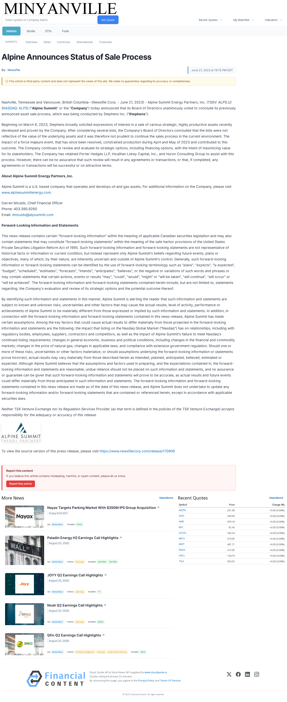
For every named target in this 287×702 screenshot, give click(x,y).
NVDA (182, 550)
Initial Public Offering (117, 652)
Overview (31, 42)
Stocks (31, 31)
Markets (11, 31)
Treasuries (105, 42)
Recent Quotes (208, 20)
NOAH (100, 622)
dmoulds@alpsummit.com (32, 215)
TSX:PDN (113, 562)
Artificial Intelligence (85, 652)
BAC (181, 527)
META (182, 538)
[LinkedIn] (247, 678)
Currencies (63, 42)
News (47, 42)
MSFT (181, 544)
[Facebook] (238, 678)
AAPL (181, 516)
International (85, 42)
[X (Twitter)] (229, 678)
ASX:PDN (102, 562)
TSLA (181, 561)
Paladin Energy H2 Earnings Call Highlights (84, 538)
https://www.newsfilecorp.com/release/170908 (137, 451)
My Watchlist (241, 20)
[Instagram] (257, 678)
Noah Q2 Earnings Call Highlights (76, 605)
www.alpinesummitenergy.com (26, 192)
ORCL (182, 555)
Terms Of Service (170, 680)
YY (99, 592)
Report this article (20, 483)
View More (165, 498)
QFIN (143, 652)
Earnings (80, 562)
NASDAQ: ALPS (15, 108)
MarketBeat (57, 524)
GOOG (182, 533)
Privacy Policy (146, 680)
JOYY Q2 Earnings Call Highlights (77, 575)
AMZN (182, 510)
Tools (65, 31)
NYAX (79, 524)
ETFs (48, 31)
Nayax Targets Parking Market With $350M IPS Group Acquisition (103, 508)
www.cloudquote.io (155, 672)
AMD (181, 521)
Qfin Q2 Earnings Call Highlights (76, 635)
